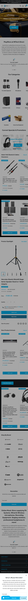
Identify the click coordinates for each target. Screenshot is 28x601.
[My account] (23, 6)
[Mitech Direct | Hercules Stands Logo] (20, 461)
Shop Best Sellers (7, 383)
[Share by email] (26, 324)
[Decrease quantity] (7, 302)
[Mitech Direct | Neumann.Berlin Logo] (20, 439)
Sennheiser (5, 405)
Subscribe (14, 598)
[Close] (26, 575)
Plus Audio (5, 217)
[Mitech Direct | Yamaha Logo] (7, 449)
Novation (5, 350)
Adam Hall (5, 177)
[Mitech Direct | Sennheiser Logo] (7, 439)
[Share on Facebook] (18, 324)
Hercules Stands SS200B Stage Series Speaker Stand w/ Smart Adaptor (12, 281)
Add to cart (10, 232)
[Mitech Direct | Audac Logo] (7, 457)
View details (24, 241)
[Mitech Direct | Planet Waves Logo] (20, 474)
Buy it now (14, 316)
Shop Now (14, 27)
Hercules (3, 289)
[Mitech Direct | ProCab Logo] (20, 457)
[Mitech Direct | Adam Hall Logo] (7, 474)
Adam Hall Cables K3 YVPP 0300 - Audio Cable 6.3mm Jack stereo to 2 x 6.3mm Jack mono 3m (10, 181)
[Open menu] (2, 5)
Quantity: (3, 302)
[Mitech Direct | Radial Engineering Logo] (20, 444)
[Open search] (20, 6)
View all (25, 154)
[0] (25, 6)
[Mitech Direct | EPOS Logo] (20, 449)
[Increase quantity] (14, 302)
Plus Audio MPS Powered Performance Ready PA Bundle (9, 220)
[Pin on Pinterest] (21, 324)
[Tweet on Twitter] (23, 324)
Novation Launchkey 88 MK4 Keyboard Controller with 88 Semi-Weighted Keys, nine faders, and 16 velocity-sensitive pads (10, 355)
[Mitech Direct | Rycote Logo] (7, 466)
